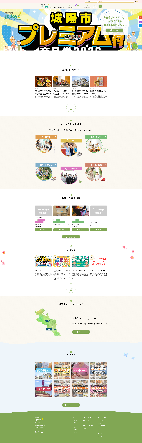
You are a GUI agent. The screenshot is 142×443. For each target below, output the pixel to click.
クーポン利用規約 (101, 425)
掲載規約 (99, 423)
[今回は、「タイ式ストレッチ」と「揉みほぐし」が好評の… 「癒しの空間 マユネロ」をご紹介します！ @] (80, 370)
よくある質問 (100, 420)
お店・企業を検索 (69, 7)
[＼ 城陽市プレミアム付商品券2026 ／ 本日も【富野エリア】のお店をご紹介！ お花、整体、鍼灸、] (98, 370)
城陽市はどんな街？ (87, 7)
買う (75, 422)
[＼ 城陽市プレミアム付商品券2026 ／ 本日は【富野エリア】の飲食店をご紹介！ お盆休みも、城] (98, 388)
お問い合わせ (100, 436)
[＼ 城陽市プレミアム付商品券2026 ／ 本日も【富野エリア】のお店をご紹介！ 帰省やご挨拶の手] (80, 388)
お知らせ (95, 7)
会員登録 (99, 430)
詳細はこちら (44, 229)
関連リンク (100, 433)
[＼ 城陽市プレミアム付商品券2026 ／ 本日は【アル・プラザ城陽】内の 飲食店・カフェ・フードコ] (62, 370)
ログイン (99, 428)
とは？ (53, 7)
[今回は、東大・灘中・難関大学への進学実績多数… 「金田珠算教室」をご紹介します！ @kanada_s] (43, 370)
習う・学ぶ (76, 427)
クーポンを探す (78, 7)
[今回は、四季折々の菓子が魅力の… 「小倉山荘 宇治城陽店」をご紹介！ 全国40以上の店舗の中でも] (43, 388)
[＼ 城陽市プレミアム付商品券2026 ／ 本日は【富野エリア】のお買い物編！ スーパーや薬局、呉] (62, 388)
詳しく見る (114, 30)
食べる (75, 420)
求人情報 (75, 432)
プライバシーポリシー (102, 417)
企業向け (75, 429)
